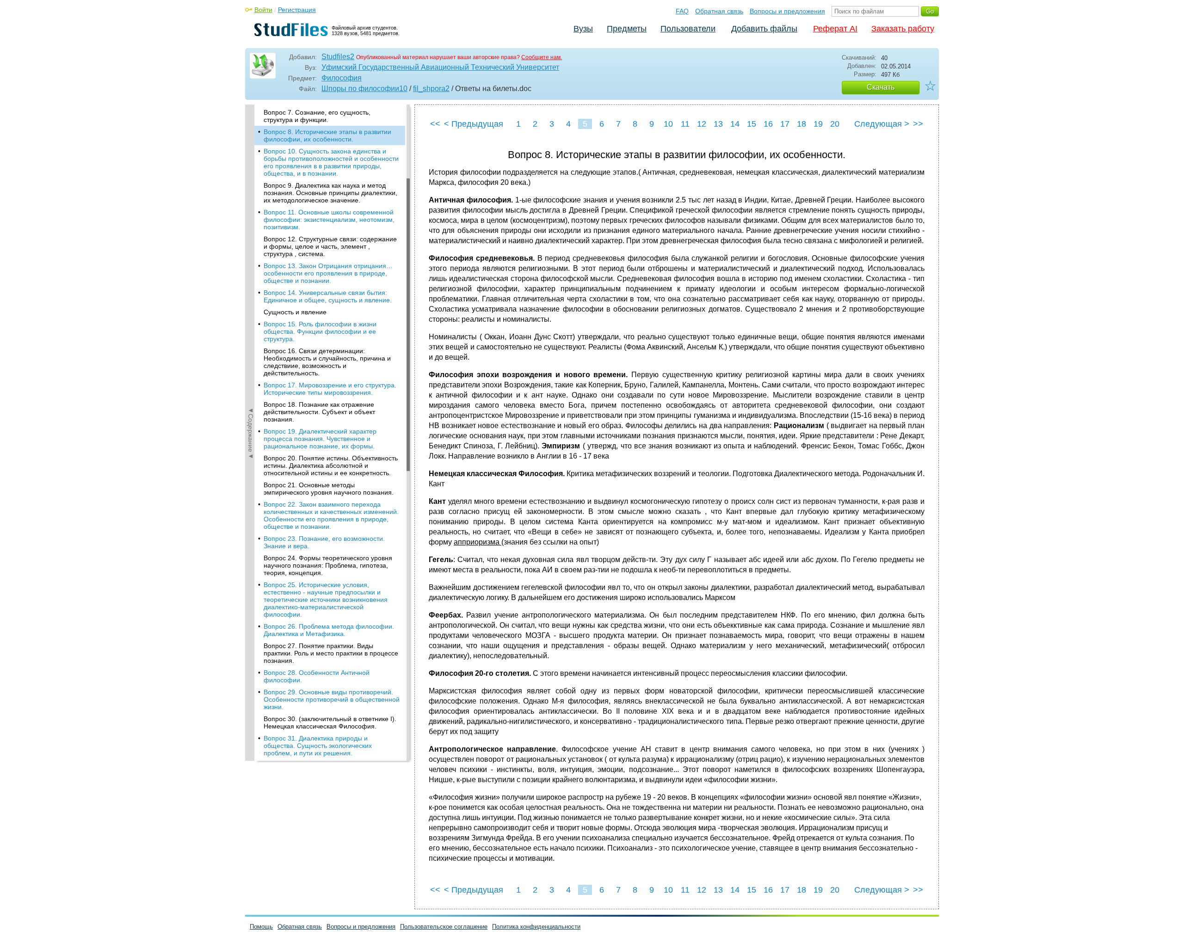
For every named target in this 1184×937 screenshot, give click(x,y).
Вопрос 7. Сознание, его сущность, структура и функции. (317, 116)
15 (751, 124)
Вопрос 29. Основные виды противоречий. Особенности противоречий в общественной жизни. (332, 699)
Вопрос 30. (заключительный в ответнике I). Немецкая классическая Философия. (330, 722)
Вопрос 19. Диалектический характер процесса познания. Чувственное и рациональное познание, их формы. (320, 439)
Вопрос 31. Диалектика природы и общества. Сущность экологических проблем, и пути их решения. (318, 746)
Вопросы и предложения (787, 11)
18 (801, 124)
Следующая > (881, 124)
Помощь (261, 926)
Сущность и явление (295, 312)
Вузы (583, 28)
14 (735, 124)
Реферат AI (835, 28)
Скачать (880, 87)
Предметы (627, 28)
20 (834, 124)
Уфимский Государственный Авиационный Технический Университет (440, 67)
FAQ (682, 11)
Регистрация (297, 9)
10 (668, 124)
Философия (341, 78)
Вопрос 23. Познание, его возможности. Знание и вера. (324, 542)
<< (435, 124)
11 (685, 124)
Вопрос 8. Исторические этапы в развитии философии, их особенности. (327, 135)
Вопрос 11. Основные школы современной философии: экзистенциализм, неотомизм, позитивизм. (329, 219)
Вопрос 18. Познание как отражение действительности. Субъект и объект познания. (319, 412)
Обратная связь (719, 11)
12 (701, 124)
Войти (263, 9)
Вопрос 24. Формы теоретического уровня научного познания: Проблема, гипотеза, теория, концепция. (328, 565)
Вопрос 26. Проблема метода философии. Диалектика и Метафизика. (329, 630)
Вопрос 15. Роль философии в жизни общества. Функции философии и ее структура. (320, 331)
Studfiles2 (337, 57)
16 (768, 124)
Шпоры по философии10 (364, 88)
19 (818, 124)
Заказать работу (902, 28)
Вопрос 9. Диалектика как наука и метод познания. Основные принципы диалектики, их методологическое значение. (330, 193)
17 (784, 124)
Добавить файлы (764, 28)
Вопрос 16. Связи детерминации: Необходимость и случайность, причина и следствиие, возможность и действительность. (327, 362)
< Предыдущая (473, 124)
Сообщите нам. (541, 57)
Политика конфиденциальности (536, 926)
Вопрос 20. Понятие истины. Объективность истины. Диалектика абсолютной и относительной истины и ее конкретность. (331, 465)
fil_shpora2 (431, 88)
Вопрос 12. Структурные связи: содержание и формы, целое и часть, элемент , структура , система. (330, 246)
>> (918, 124)
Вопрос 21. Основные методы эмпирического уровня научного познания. (329, 488)
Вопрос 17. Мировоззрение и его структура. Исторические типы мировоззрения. (330, 388)
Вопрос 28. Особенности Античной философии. (317, 676)
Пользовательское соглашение (443, 926)
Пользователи (687, 28)
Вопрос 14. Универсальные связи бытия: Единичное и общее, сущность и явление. (328, 296)
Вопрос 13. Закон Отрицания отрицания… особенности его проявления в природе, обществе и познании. (328, 273)
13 (718, 124)
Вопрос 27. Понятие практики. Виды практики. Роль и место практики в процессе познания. (331, 653)
